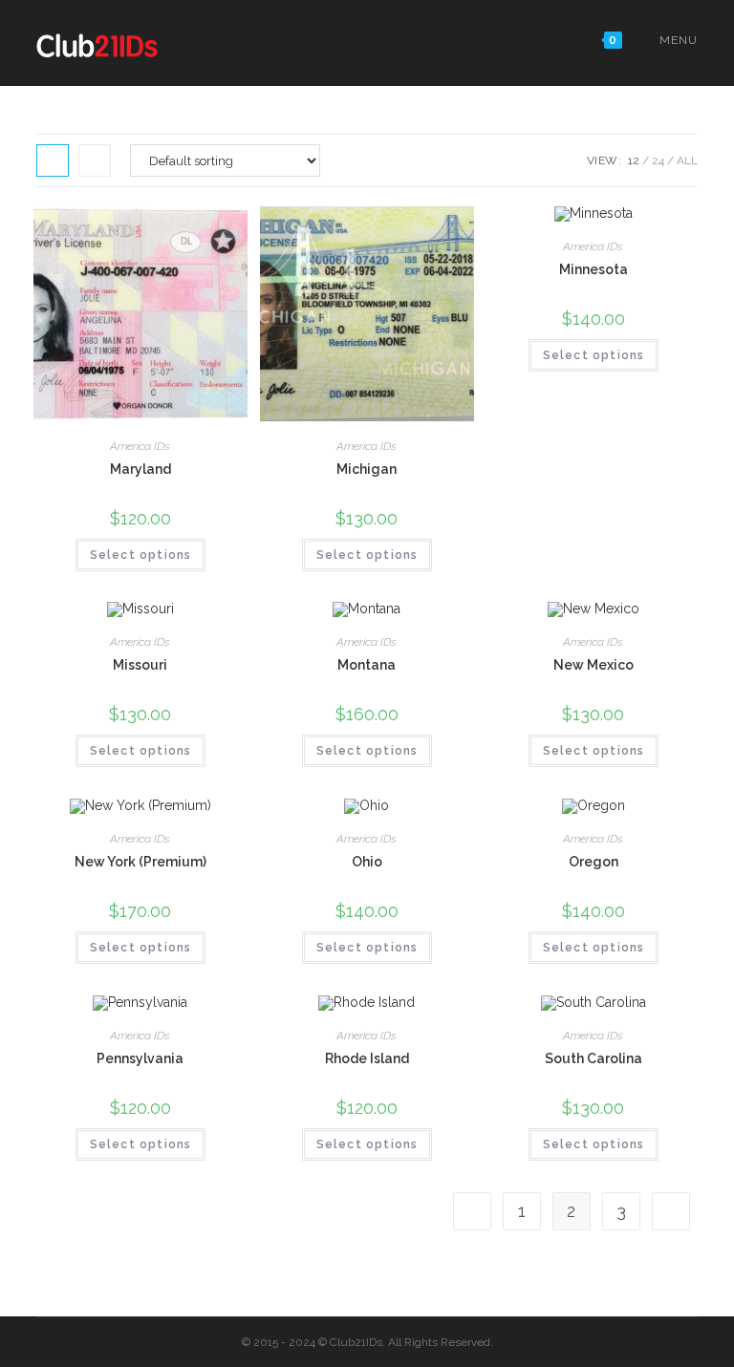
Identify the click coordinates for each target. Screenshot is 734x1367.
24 (658, 160)
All (687, 160)
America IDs (140, 446)
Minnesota (593, 269)
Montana (366, 665)
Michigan (366, 469)
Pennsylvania (140, 1058)
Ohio (367, 861)
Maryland (140, 469)
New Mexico (593, 665)
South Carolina (593, 1058)
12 (633, 160)
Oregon (593, 861)
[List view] (94, 160)
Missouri (140, 665)
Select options (141, 555)
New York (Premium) (140, 861)
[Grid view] (52, 160)
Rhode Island (367, 1058)
